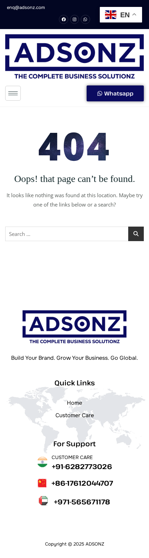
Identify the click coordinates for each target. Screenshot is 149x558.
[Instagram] (74, 19)
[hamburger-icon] (13, 93)
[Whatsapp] (85, 19)
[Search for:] (74, 234)
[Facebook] (63, 19)
